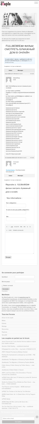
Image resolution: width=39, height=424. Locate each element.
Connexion (6, 289)
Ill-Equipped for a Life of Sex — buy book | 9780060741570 (19, 349)
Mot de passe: (6, 281)
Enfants (4, 323)
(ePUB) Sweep (6, 399)
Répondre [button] (20, 73)
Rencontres (5, 329)
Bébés (3, 320)
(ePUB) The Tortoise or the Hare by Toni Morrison (16, 391)
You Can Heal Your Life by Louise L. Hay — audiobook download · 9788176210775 (17, 407)
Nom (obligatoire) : (11, 203)
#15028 (32, 157)
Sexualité (4, 335)
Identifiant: (5, 277)
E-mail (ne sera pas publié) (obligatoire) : (18, 210)
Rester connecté (8, 285)
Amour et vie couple (7, 317)
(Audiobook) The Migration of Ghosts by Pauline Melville (18, 359)
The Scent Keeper (10, 170)
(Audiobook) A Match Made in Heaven (13, 370)
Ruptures (4, 332)
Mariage (4, 326)
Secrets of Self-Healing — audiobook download (15, 346)
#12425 (32, 73)
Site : (7, 216)
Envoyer (8, 257)
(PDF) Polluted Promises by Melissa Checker (15, 352)
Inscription (5, 291)
